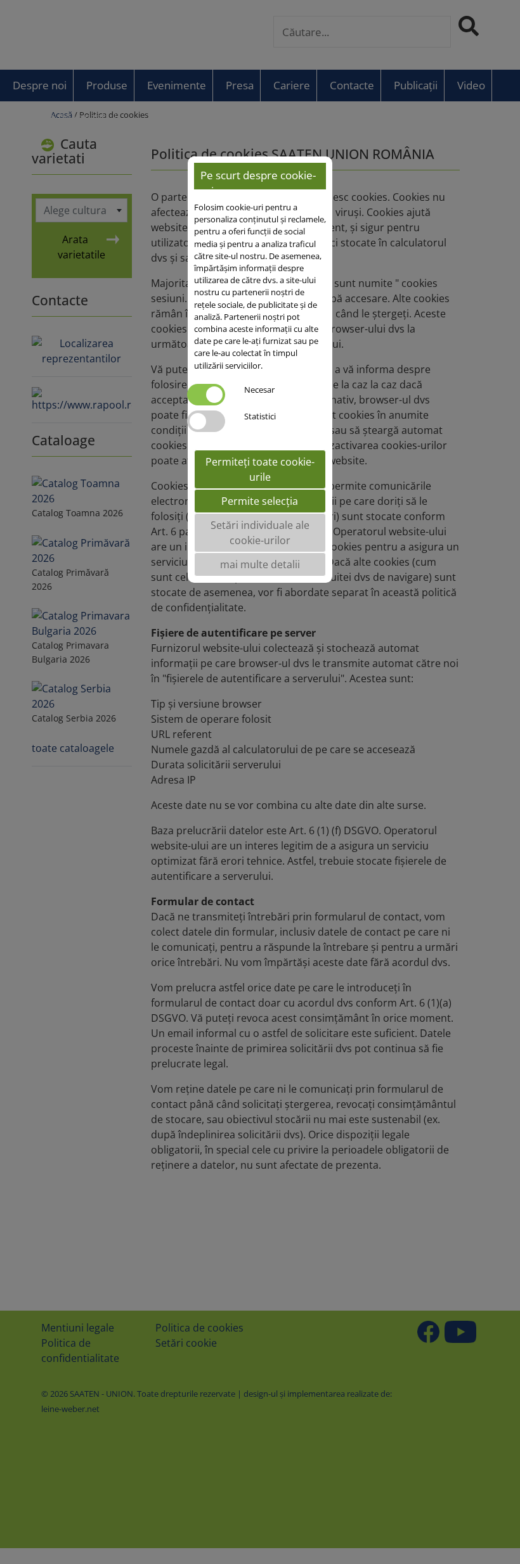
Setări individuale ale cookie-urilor (260, 532)
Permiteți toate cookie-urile (260, 469)
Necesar (259, 389)
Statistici (260, 416)
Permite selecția (259, 501)
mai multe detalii (260, 564)
